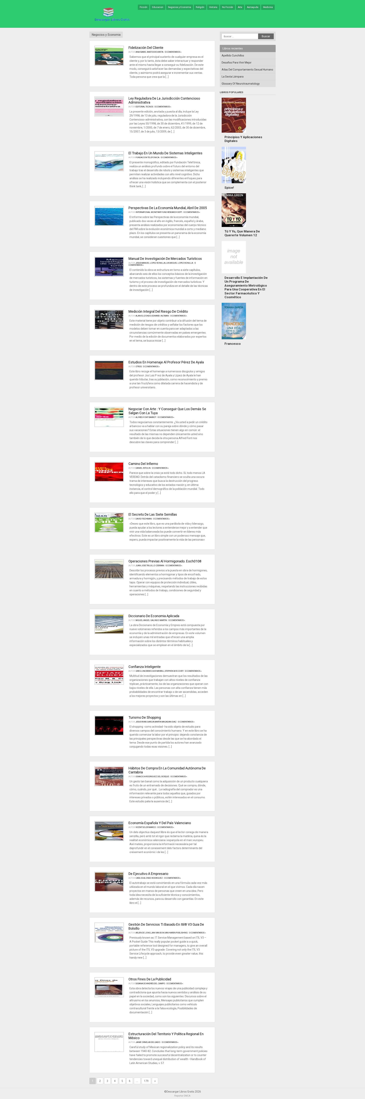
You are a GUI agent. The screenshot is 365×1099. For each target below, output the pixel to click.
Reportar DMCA (182, 1095)
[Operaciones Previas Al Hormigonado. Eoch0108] (109, 569)
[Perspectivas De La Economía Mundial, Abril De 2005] (109, 215)
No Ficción (227, 7)
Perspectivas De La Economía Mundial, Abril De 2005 (168, 208)
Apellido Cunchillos (233, 55)
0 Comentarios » (173, 52)
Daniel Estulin (143, 468)
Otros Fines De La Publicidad (150, 979)
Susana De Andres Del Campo (150, 983)
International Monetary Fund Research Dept (159, 212)
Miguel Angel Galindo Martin (151, 620)
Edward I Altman (160, 316)
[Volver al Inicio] (111, 14)
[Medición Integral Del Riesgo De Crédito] (109, 319)
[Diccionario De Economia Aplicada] (109, 624)
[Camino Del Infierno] (109, 471)
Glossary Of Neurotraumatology (241, 83)
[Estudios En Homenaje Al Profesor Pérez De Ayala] (109, 370)
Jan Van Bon (157, 933)
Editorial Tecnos (144, 107)
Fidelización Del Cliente (146, 48)
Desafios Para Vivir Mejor (237, 62)
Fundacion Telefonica (147, 157)
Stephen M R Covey (174, 671)
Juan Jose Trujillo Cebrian (150, 566)
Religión (200, 7)
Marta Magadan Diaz (165, 722)
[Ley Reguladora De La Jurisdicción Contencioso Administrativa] (109, 106)
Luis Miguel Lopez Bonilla (179, 263)
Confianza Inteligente (145, 667)
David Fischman (144, 519)
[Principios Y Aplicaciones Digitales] (234, 133)
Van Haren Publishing (176, 933)
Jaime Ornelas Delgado (148, 1042)
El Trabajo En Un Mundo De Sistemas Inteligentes (165, 153)
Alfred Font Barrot (146, 417)
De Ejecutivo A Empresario (148, 874)
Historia (213, 7)
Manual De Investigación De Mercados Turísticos (165, 259)
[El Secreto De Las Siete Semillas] (109, 522)
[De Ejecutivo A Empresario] (109, 881)
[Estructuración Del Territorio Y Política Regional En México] (109, 1041)
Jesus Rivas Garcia (145, 722)
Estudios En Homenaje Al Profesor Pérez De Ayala (166, 362)
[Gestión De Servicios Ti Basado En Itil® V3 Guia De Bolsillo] (109, 932)
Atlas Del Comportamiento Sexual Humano (247, 69)
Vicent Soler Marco (146, 827)
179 (146, 1080)
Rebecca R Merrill (155, 671)
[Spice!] (234, 184)
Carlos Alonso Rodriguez (149, 878)
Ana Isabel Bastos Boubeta (149, 52)
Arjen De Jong (143, 933)
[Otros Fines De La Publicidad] (109, 987)
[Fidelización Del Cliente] (109, 55)
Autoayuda (252, 7)
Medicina (268, 7)
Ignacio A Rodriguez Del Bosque (152, 776)
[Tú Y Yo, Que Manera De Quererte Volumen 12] (234, 227)
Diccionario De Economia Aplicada (154, 616)
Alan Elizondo (143, 316)
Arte (240, 7)
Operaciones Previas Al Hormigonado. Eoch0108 (165, 561)
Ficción (143, 7)
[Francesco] (234, 340)
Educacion (157, 7)
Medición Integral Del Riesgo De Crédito (158, 311)
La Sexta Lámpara (233, 76)
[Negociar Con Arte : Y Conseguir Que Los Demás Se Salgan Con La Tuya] (109, 417)
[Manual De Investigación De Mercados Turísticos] (109, 266)
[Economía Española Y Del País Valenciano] (109, 831)
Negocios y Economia (179, 7)
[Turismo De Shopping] (109, 725)
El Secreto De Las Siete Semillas (153, 514)
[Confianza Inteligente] (109, 674)
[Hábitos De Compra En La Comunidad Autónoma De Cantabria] (109, 776)
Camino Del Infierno (143, 464)
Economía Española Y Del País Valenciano (160, 823)
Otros (139, 367)
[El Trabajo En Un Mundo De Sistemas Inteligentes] (109, 161)
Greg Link (141, 671)
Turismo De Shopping (145, 717)
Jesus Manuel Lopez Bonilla (150, 263)
